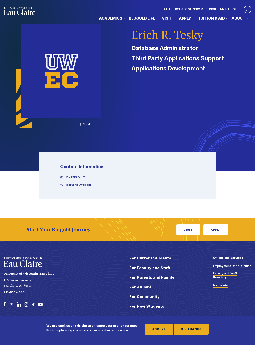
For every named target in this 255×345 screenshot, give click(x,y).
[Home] (20, 10)
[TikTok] (33, 304)
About (238, 18)
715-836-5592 (75, 177)
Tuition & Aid (211, 18)
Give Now (192, 9)
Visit (167, 18)
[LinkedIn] (19, 304)
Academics (110, 18)
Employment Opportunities (232, 266)
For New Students (146, 306)
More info (122, 330)
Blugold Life (142, 18)
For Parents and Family (151, 277)
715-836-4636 (14, 292)
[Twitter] (11, 304)
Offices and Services (228, 257)
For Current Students (150, 258)
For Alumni (140, 287)
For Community (144, 296)
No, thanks (191, 329)
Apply (185, 18)
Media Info (220, 285)
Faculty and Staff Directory (225, 275)
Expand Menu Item (124, 18)
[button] (247, 9)
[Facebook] (4, 304)
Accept (159, 329)
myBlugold (229, 9)
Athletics (172, 9)
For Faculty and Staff (150, 268)
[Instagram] (26, 304)
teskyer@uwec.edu (79, 184)
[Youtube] (40, 304)
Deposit (211, 9)
